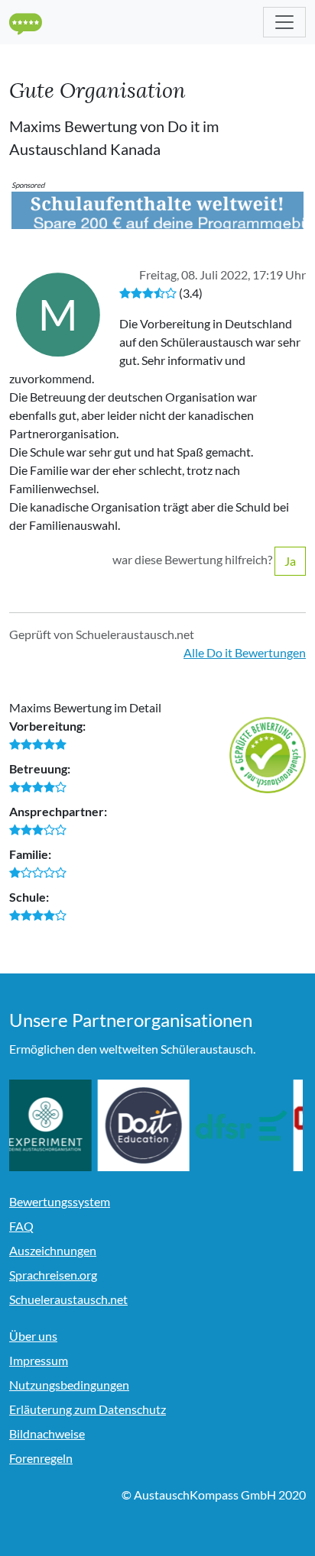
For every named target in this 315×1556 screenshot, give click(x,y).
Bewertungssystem (59, 1201)
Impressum (38, 1360)
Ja (290, 561)
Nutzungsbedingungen (69, 1384)
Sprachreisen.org (53, 1274)
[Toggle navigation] (284, 22)
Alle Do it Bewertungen (244, 652)
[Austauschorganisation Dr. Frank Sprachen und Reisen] (250, 1125)
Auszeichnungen (52, 1250)
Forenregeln (41, 1458)
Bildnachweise (47, 1433)
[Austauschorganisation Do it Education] (152, 1125)
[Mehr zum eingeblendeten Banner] (157, 209)
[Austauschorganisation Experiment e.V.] (54, 1125)
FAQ (21, 1226)
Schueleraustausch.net (68, 1299)
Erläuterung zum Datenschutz (87, 1409)
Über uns (33, 1335)
